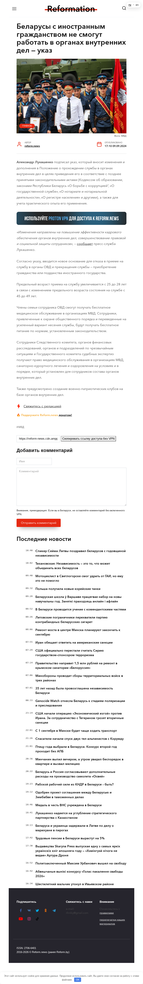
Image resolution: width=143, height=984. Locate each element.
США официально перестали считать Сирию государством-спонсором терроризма (69, 653)
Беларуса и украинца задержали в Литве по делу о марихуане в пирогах (74, 828)
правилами (107, 912)
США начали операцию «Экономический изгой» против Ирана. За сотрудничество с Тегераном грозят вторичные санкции (79, 718)
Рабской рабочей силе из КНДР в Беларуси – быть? (74, 784)
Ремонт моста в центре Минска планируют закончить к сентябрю (77, 632)
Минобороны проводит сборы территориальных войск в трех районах (79, 678)
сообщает (85, 244)
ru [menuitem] (130, 5)
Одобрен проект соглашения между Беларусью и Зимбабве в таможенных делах (73, 795)
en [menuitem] (137, 5)
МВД (21, 426)
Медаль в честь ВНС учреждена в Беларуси (68, 805)
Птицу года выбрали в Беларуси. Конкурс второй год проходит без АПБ (76, 749)
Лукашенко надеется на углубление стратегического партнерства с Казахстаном (76, 815)
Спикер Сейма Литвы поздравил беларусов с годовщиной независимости (80, 553)
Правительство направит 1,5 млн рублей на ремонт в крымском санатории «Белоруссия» (76, 666)
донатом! (65, 415)
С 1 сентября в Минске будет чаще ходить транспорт (76, 730)
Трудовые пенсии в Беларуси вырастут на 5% (70, 838)
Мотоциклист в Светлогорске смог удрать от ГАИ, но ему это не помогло (79, 578)
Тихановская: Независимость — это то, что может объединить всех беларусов (72, 566)
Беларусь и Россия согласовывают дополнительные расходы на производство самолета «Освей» (75, 774)
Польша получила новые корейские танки (67, 589)
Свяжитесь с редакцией (42, 406)
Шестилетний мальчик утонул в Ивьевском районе (74, 884)
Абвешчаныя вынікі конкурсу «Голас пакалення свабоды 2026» (79, 874)
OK (77, 979)
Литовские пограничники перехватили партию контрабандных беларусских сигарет (71, 620)
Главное (27, 126)
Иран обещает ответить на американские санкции (74, 642)
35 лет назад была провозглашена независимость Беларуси (74, 691)
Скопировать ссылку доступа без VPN (88, 438)
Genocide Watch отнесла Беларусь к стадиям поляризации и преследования (80, 703)
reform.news (32, 146)
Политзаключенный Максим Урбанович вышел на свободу (80, 863)
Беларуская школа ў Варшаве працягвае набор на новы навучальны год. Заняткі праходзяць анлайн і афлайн (78, 599)
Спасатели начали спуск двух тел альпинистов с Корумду (79, 738)
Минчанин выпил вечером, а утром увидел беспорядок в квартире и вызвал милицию (79, 762)
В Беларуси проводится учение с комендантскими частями (80, 609)
